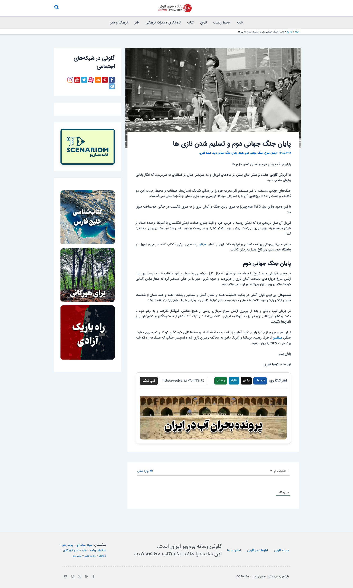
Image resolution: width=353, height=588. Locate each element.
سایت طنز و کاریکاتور (75, 550)
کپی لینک (148, 380)
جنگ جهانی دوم (254, 153)
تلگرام (234, 380)
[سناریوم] (87, 147)
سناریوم (77, 556)
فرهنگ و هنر (119, 22)
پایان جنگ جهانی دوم (225, 153)
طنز (137, 22)
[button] (56, 8)
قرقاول (102, 556)
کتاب (190, 22)
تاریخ (203, 22)
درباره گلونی (281, 550)
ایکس (246, 380)
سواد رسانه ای (84, 545)
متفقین (277, 337)
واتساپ (221, 380)
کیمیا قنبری (205, 153)
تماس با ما (234, 550)
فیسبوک (260, 380)
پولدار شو (67, 545)
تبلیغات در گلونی (257, 550)
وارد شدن (143, 471)
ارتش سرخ (271, 153)
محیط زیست (221, 22)
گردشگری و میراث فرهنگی (163, 22)
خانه (240, 22)
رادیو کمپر (90, 556)
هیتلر (241, 153)
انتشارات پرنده (98, 550)
